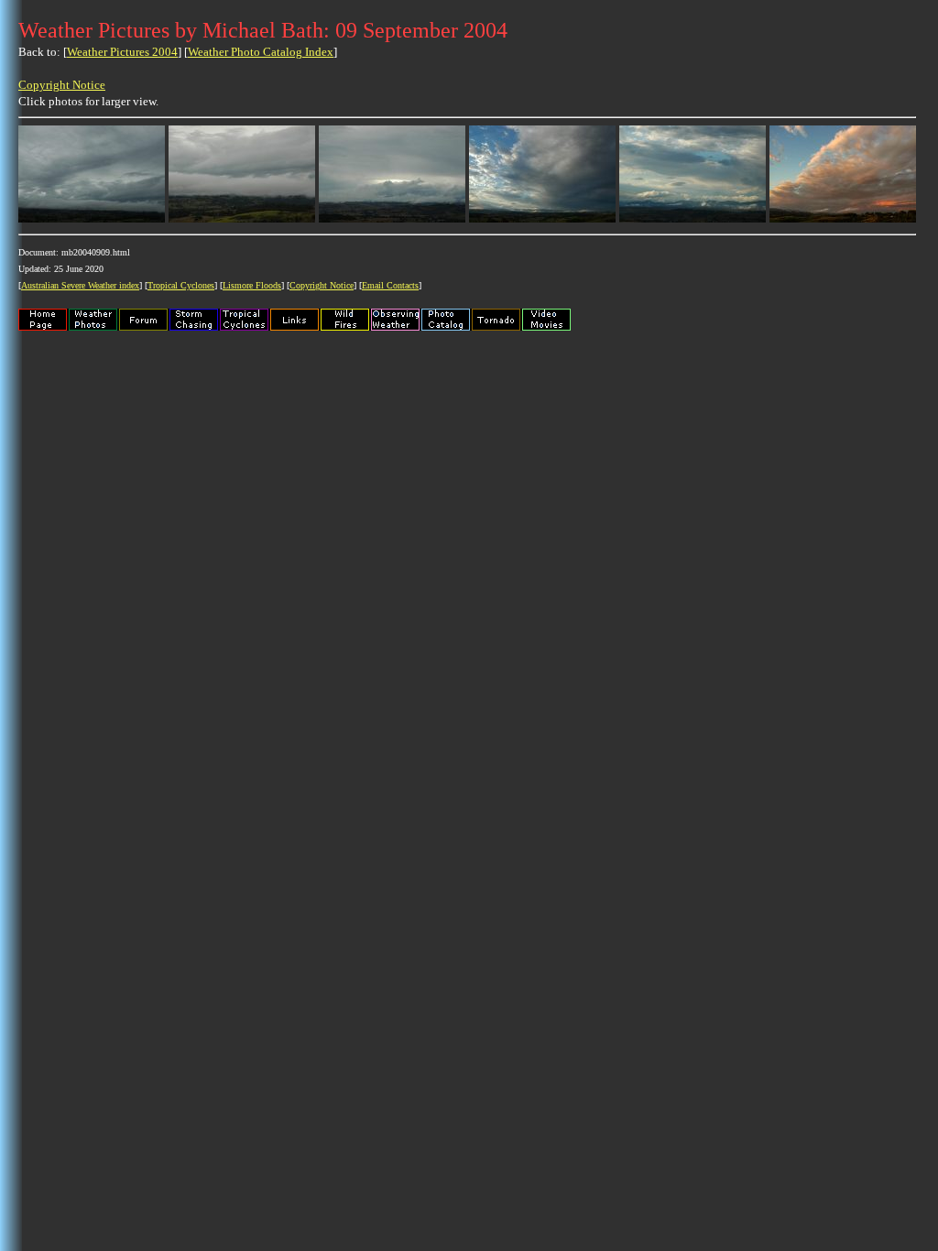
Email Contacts (390, 285)
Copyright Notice (61, 85)
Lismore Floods (252, 285)
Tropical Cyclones (180, 285)
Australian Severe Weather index (80, 285)
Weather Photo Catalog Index (260, 52)
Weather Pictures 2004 (122, 52)
